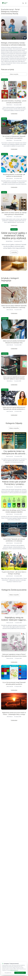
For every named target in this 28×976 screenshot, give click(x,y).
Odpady (5, 26)
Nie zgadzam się (8, 972)
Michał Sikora (9, 104)
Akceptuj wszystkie (20, 972)
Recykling (4, 79)
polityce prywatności (14, 970)
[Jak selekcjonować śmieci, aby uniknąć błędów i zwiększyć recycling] (14, 28)
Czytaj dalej (14, 252)
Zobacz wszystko (14, 74)
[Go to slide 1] (22, 37)
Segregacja (14, 229)
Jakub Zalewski (6, 34)
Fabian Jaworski (9, 456)
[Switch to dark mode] (23, 3)
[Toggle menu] (25, 3)
